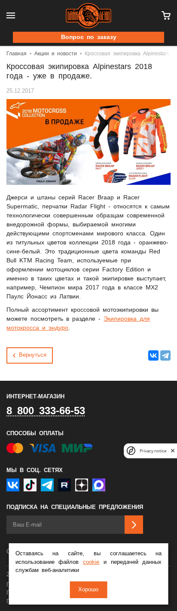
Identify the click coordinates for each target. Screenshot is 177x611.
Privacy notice (153, 450)
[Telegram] (165, 355)
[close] (172, 450)
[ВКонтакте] (153, 355)
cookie (91, 562)
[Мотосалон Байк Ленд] (88, 15)
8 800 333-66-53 (45, 411)
